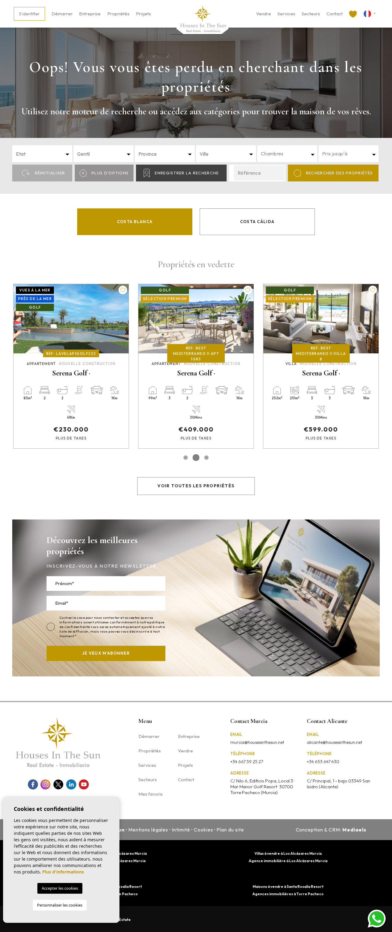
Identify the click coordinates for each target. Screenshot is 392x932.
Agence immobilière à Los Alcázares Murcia (288, 860)
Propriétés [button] (118, 14)
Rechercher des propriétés (339, 172)
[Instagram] (45, 784)
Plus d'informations (63, 872)
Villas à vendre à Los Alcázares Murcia (288, 853)
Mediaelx (354, 830)
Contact (334, 14)
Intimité (181, 830)
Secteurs (311, 14)
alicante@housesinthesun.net (334, 742)
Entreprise (90, 14)
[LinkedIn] (71, 784)
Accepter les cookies (60, 888)
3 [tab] (206, 457)
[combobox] (42, 153)
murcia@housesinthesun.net (257, 742)
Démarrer (62, 14)
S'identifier (29, 14)
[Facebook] (33, 784)
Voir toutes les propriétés (195, 486)
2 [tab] (196, 457)
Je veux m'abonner (106, 653)
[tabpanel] (71, 366)
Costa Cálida (257, 221)
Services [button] (286, 14)
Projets (143, 14)
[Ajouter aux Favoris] (123, 290)
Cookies (203, 830)
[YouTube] (84, 784)
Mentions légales (148, 830)
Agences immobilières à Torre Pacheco (288, 894)
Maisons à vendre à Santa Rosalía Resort (288, 886)
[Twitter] (58, 784)
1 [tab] (185, 457)
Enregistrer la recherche (187, 172)
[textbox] (44, 154)
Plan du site (230, 830)
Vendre (263, 14)
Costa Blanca (135, 221)
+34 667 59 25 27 (246, 761)
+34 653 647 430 (323, 761)
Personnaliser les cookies (59, 905)
